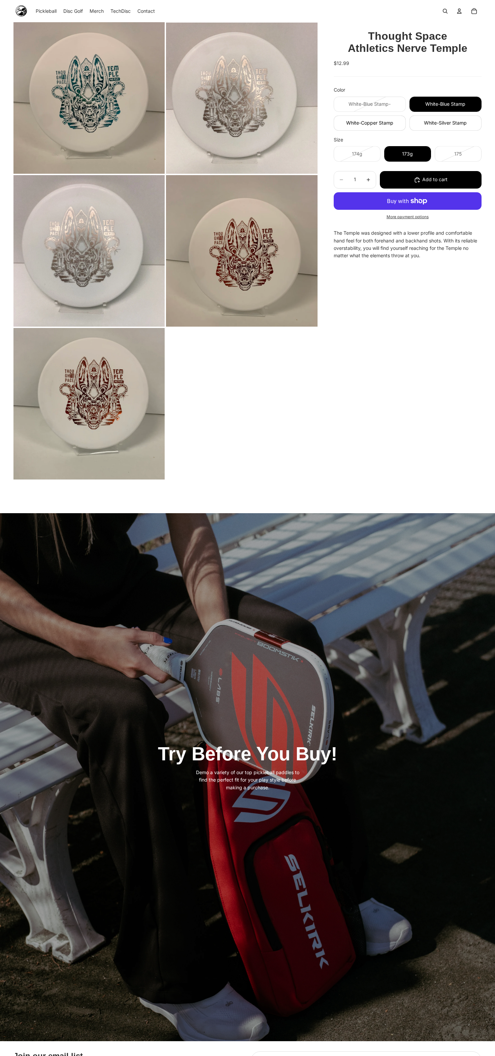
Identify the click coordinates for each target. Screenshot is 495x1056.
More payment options (408, 216)
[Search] (445, 11)
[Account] (459, 11)
